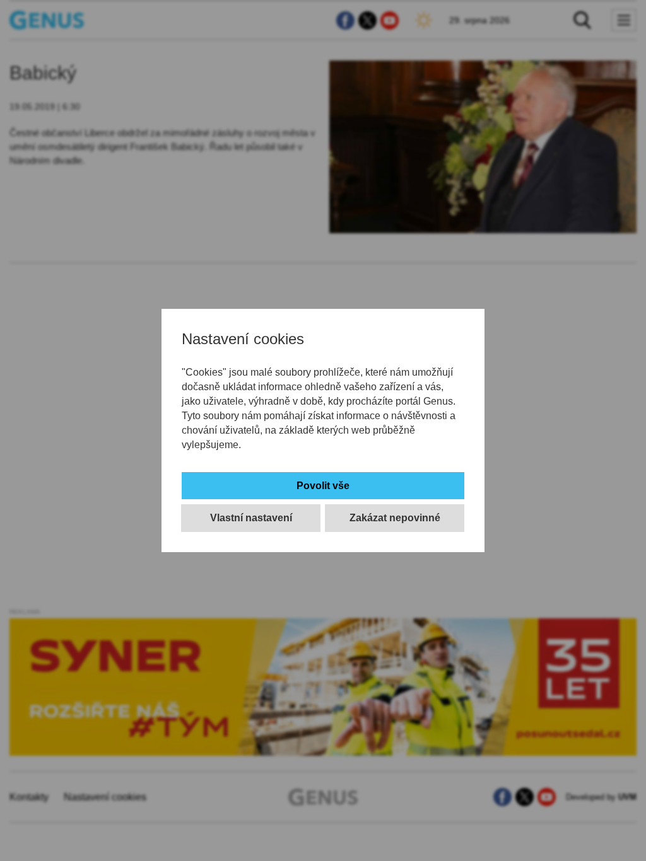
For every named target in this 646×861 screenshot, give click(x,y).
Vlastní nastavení (251, 517)
